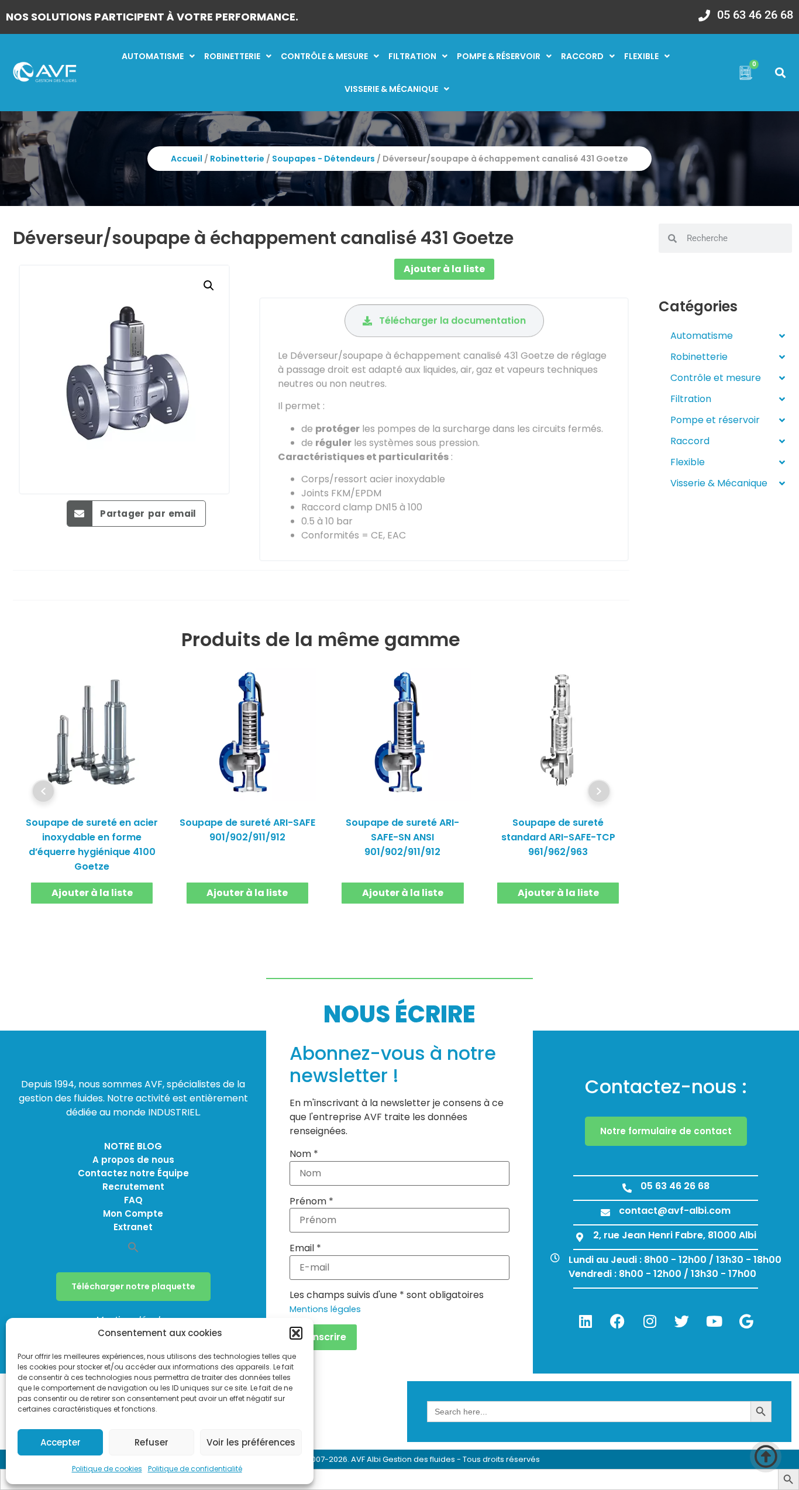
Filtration (412, 56)
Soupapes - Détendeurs (323, 158)
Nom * (304, 1154)
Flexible (641, 56)
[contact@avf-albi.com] (605, 1212)
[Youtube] (714, 1320)
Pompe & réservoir (498, 56)
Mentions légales (325, 1309)
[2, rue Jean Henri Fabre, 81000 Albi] (579, 1237)
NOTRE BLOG (133, 1146)
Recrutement (133, 1186)
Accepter (60, 1442)
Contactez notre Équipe (133, 1173)
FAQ (133, 1200)
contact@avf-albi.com (675, 1210)
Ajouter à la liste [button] (92, 893)
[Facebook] (617, 1320)
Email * (305, 1248)
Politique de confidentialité (195, 1469)
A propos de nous (133, 1159)
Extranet (133, 1227)
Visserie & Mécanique (718, 483)
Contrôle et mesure (715, 377)
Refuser (151, 1442)
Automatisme (153, 56)
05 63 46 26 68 (755, 15)
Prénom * (311, 1201)
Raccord (582, 56)
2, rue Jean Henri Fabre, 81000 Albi (674, 1235)
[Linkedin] (585, 1320)
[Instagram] (649, 1320)
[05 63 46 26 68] (704, 12)
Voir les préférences (250, 1442)
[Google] (746, 1320)
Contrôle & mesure (324, 56)
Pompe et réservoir (715, 420)
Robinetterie (232, 56)
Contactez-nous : (666, 1086)
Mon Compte (133, 1213)
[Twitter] (682, 1320)
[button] (296, 1333)
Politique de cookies (107, 1469)
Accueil (186, 158)
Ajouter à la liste (444, 269)
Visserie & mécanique (391, 89)
